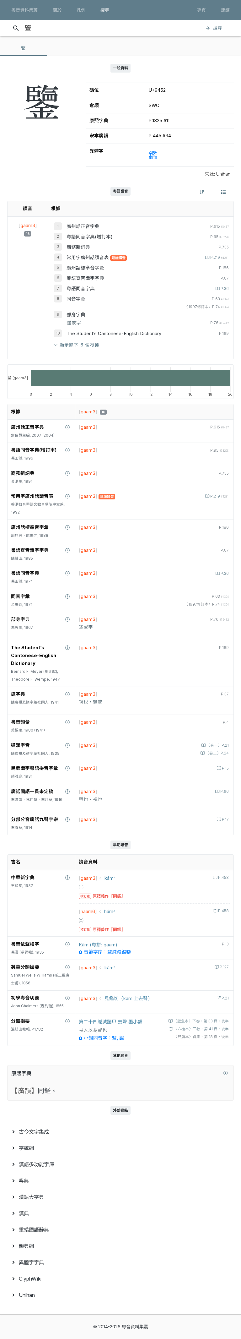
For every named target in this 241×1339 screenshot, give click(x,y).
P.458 (223, 877)
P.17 (225, 819)
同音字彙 (76, 299)
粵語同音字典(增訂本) (90, 237)
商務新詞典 (78, 247)
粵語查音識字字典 (85, 278)
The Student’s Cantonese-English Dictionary (114, 333)
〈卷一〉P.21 (217, 745)
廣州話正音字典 (83, 226)
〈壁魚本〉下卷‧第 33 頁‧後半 (201, 1021)
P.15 (225, 768)
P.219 (219, 257)
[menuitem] (120, 1132)
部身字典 (76, 315)
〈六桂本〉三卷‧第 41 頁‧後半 (201, 1029)
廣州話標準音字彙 (85, 268)
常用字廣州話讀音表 (88, 257)
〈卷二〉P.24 (217, 753)
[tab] (23, 48)
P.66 (224, 791)
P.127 (224, 967)
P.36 (225, 288)
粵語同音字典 (81, 288)
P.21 (225, 998)
